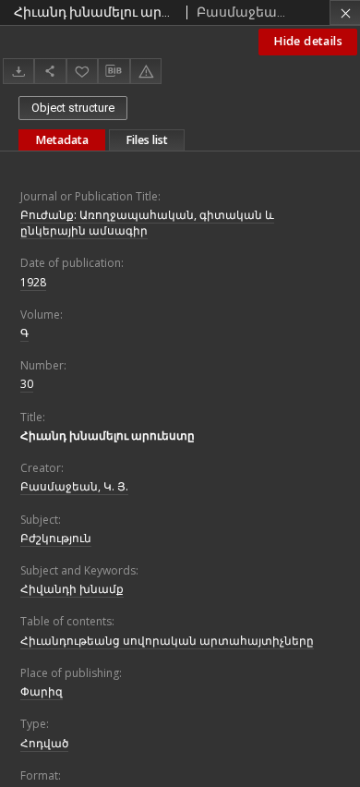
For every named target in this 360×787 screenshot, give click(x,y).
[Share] (50, 70)
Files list (147, 140)
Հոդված (44, 743)
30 (26, 384)
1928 (33, 282)
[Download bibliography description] (113, 71)
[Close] (345, 12)
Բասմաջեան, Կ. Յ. (74, 486)
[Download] (18, 70)
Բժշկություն (55, 538)
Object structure (72, 108)
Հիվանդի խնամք (72, 589)
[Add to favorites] (82, 70)
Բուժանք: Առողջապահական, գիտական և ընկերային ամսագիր (147, 222)
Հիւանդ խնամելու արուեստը (107, 435)
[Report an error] (146, 70)
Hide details (307, 41)
